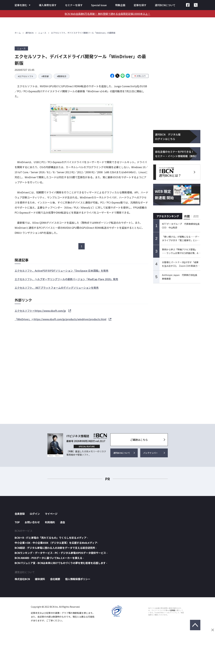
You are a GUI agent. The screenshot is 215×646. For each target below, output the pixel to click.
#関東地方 (61, 76)
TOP (17, 522)
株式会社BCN (22, 579)
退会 (62, 522)
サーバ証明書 (170, 610)
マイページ (51, 514)
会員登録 (20, 514)
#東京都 (45, 76)
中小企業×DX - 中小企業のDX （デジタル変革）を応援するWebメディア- (56, 543)
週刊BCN (29, 32)
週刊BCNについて (165, 5)
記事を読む (21, 5)
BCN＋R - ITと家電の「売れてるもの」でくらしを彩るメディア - (51, 538)
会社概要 (55, 579)
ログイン (35, 514)
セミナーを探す (74, 5)
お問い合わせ (32, 522)
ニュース (42, 32)
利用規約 (50, 522)
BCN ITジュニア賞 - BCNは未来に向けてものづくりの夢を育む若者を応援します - (61, 563)
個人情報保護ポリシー (77, 579)
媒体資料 (40, 579)
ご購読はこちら (139, 440)
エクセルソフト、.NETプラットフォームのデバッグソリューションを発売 (57, 287)
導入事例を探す (48, 5)
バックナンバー (150, 452)
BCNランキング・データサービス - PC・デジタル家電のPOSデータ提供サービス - (61, 553)
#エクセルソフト (25, 76)
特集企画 (120, 5)
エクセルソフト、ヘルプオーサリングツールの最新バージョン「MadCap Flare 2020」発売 (66, 279)
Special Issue (99, 5)
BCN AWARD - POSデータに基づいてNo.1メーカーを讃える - (49, 558)
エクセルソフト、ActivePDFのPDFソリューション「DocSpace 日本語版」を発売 (61, 270)
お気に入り (141, 75)
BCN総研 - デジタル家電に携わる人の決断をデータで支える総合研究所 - (56, 548)
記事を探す (140, 5)
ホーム (18, 32)
